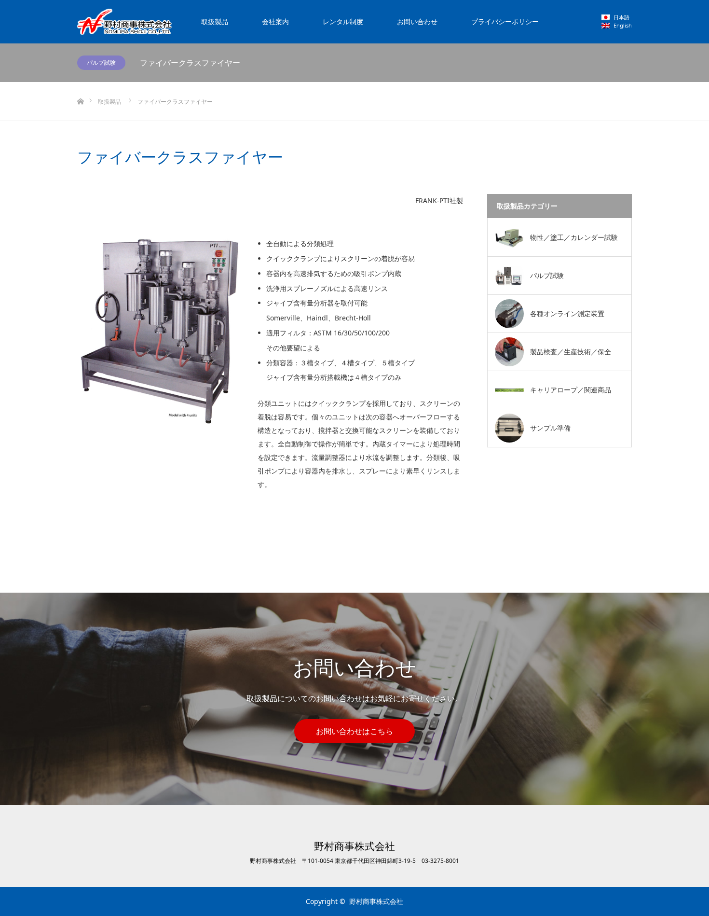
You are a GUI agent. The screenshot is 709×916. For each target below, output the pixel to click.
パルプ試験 (101, 62)
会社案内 (275, 21)
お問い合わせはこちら (354, 731)
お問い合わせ (417, 21)
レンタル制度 (343, 21)
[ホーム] (80, 85)
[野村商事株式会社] (124, 22)
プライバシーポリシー (505, 21)
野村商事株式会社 (354, 846)
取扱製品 (214, 21)
